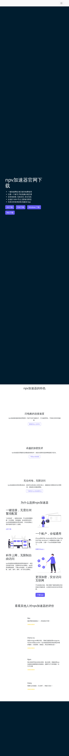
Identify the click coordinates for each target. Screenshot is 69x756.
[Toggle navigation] (61, 3)
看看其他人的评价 (34, 424)
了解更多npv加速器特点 (34, 491)
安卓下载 (20, 207)
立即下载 (8, 529)
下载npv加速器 (34, 457)
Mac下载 (10, 212)
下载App (40, 595)
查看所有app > (40, 549)
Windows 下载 (34, 207)
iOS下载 (10, 207)
